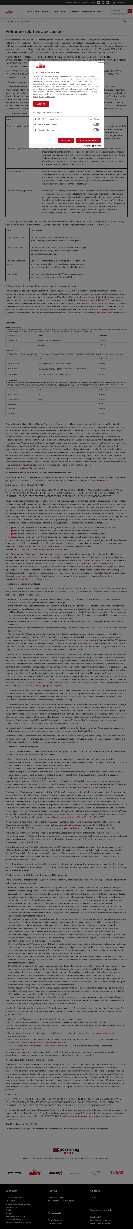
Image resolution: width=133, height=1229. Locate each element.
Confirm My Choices (88, 140)
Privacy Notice (38, 97)
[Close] (101, 66)
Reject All (66, 140)
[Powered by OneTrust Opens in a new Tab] (93, 146)
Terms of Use (50, 97)
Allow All (41, 104)
